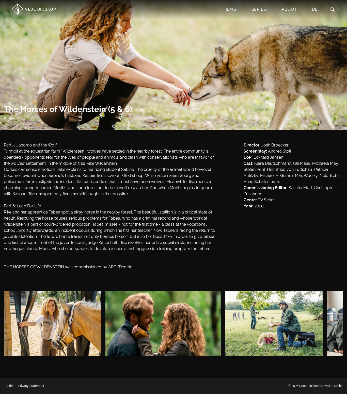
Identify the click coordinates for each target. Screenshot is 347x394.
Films (230, 9)
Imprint (9, 386)
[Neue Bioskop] (34, 12)
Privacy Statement (31, 386)
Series (258, 9)
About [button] (289, 9)
